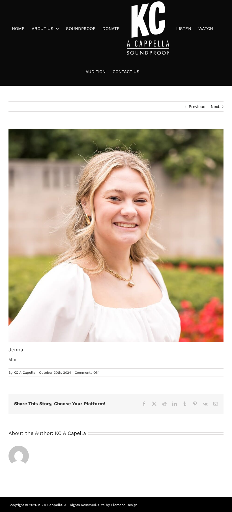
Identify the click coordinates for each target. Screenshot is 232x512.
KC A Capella (24, 373)
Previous (197, 106)
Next (215, 106)
